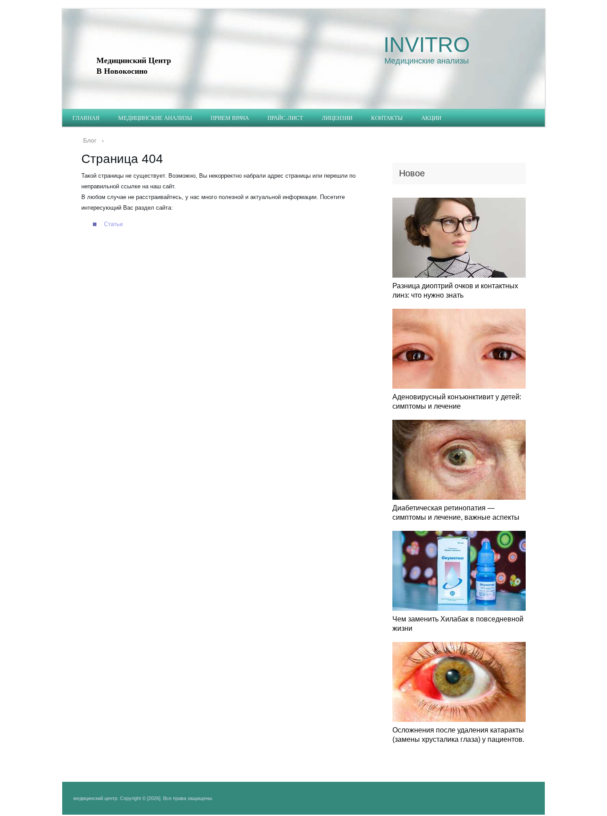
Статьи (113, 224)
